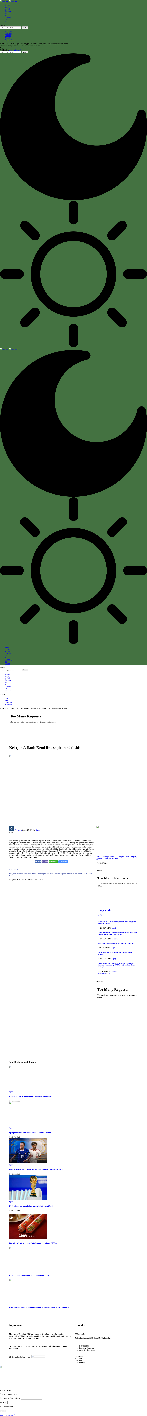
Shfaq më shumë (15, 50)
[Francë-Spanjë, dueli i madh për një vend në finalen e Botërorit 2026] (28, 1163)
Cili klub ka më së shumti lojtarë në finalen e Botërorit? (30, 1096)
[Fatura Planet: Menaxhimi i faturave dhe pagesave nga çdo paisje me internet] (28, 1280)
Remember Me (8, 1407)
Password (3, 1402)
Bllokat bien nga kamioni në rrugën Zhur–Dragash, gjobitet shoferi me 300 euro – (116, 858)
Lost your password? (7, 1415)
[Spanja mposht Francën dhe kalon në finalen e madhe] (28, 1104)
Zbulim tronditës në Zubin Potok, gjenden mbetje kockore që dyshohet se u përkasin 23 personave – (117, 933)
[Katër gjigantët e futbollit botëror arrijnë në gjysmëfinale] (28, 1200)
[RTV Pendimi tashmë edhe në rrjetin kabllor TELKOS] (28, 1248)
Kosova (115, 939)
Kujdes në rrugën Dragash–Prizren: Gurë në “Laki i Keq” (116, 943)
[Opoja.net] (9, 1)
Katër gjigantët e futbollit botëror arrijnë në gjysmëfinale (31, 1206)
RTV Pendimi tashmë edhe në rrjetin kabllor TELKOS (30, 1275)
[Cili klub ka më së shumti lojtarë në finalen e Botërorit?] (28, 1067)
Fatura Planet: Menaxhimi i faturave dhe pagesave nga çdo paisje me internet (39, 1307)
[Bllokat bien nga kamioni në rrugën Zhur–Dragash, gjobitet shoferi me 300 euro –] (117, 827)
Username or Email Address (10, 1398)
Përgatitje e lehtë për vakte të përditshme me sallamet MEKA (33, 1243)
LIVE (100, 915)
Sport (38, 830)
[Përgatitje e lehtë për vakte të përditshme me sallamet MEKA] (28, 1239)
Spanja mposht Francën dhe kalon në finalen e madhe (30, 1133)
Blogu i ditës (105, 909)
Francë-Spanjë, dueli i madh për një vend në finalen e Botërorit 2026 (35, 1169)
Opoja (114, 928)
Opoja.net (18, 830)
